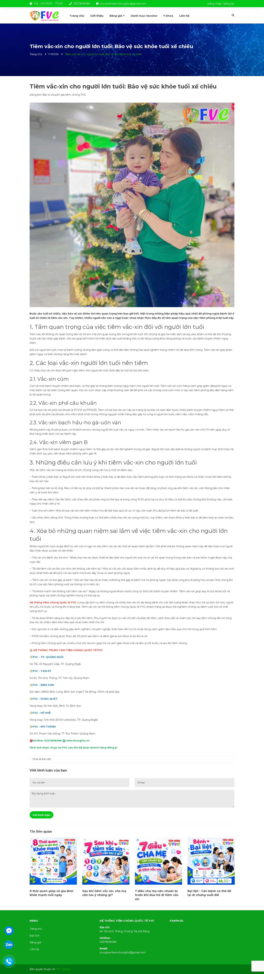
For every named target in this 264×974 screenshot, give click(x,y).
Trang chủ (36, 928)
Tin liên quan (41, 832)
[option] (53, 868)
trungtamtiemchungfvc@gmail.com (123, 3)
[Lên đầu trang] (257, 957)
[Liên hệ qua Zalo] (8, 944)
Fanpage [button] (176, 920)
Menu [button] (34, 920)
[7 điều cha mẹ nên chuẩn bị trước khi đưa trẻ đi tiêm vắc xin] (158, 861)
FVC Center (62, 969)
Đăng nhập (214, 3)
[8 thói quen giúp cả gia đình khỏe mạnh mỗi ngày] (53, 861)
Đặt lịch (34, 935)
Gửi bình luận (41, 815)
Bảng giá (35, 942)
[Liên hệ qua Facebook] (8, 930)
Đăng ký (229, 3)
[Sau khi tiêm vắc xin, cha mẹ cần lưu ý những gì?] (105, 861)
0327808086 (81, 3)
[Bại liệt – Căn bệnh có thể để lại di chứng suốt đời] (211, 861)
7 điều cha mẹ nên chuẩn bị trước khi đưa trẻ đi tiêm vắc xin (157, 895)
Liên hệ (34, 949)
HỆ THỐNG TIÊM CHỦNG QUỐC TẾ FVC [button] (127, 920)
